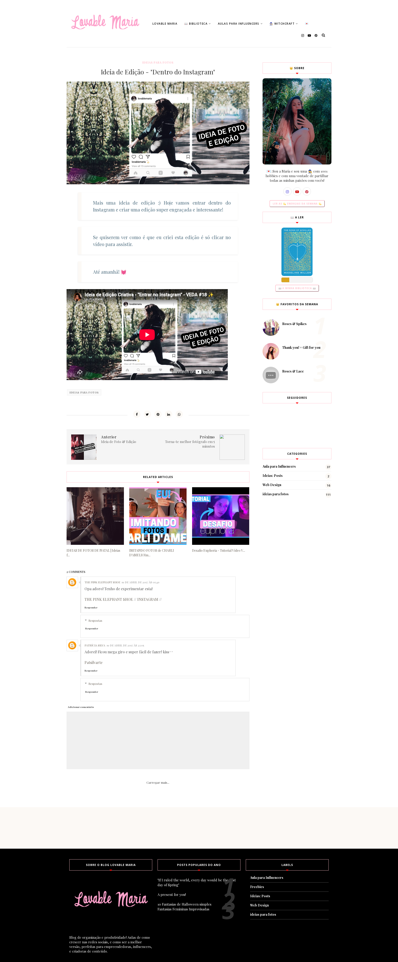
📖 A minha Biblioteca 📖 (297, 288)
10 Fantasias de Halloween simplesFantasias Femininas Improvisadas (184, 906)
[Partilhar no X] (147, 414)
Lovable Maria (165, 24)
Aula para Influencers (279, 466)
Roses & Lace (293, 371)
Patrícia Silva (95, 645)
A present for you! (172, 894)
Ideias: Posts (273, 475)
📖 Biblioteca (196, 24)
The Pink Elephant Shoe (102, 582)
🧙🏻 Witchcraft (282, 24)
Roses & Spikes (294, 324)
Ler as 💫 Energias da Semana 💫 (297, 203)
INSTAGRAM (147, 599)
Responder (91, 607)
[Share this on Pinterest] (158, 414)
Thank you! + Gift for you (301, 347)
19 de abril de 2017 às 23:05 (125, 645)
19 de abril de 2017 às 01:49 (140, 582)
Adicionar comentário (81, 707)
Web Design (272, 485)
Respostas (95, 620)
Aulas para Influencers (238, 24)
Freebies (257, 887)
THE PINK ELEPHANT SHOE (109, 599)
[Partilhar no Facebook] (136, 414)
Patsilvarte (93, 662)
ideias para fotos (157, 62)
